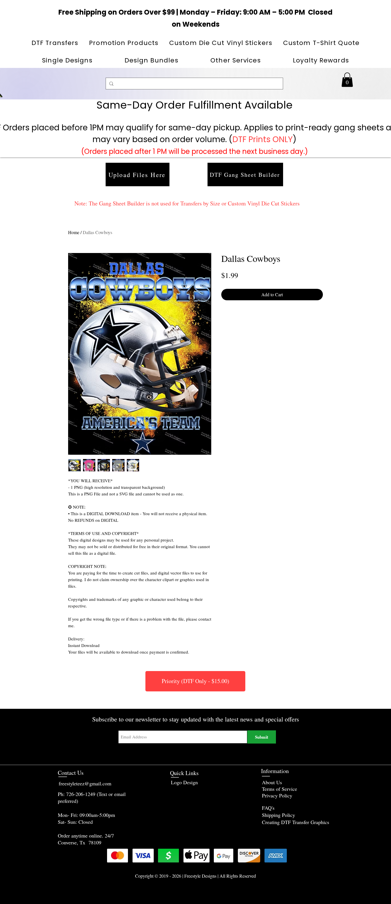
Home (73, 232)
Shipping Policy (278, 814)
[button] (124, 42)
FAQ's (268, 807)
